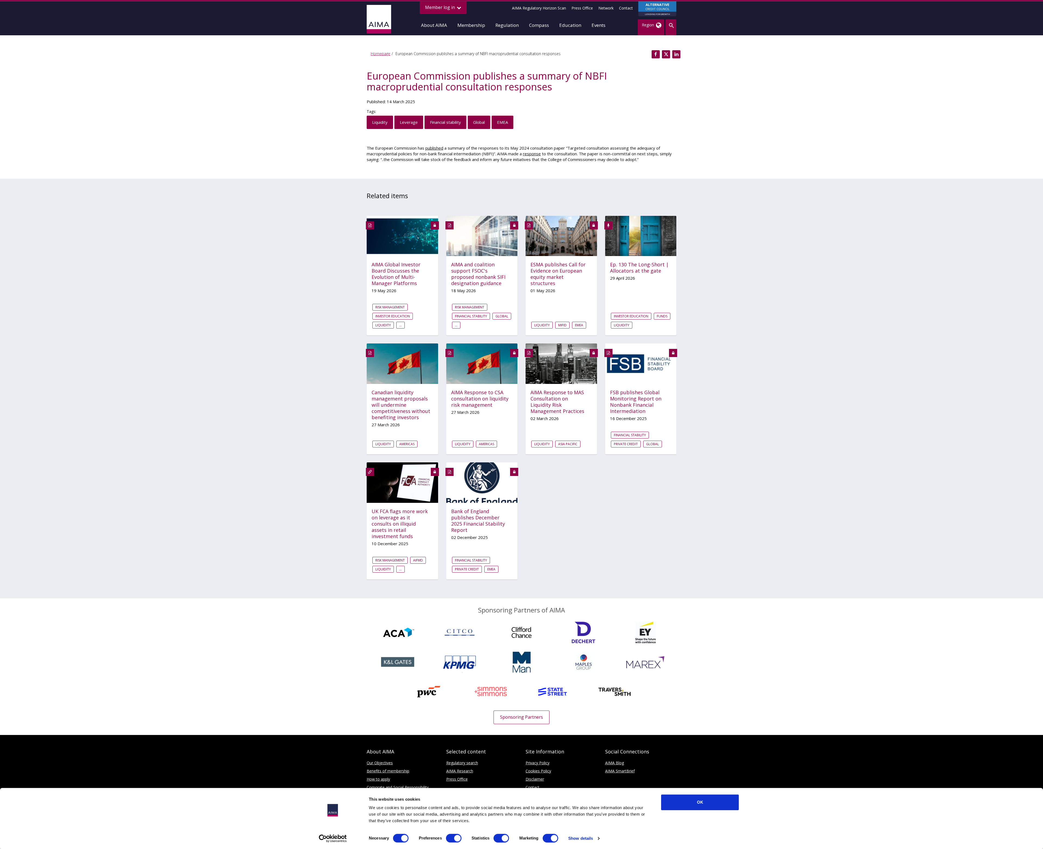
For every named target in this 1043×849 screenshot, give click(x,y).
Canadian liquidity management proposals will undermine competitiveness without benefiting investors (401, 405)
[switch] (453, 838)
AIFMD (418, 560)
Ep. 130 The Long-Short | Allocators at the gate (639, 267)
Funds (662, 316)
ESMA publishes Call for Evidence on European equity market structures (558, 273)
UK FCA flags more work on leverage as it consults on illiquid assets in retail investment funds (400, 523)
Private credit (626, 444)
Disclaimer (535, 779)
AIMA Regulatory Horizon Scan (539, 8)
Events (598, 25)
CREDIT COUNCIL (657, 8)
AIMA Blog (614, 762)
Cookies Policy (538, 771)
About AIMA (434, 25)
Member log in (440, 7)
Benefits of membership (388, 771)
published (434, 148)
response (532, 153)
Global (479, 122)
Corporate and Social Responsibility (398, 787)
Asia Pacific (567, 444)
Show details (580, 838)
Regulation (507, 25)
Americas (406, 444)
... (400, 325)
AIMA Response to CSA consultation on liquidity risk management (479, 398)
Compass (539, 25)
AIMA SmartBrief (620, 771)
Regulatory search (462, 762)
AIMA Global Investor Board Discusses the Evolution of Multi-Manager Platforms (396, 273)
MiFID (562, 325)
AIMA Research (459, 771)
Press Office (582, 8)
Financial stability (445, 122)
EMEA (502, 122)
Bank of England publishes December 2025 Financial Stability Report (478, 520)
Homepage (380, 53)
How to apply (378, 779)
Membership (471, 25)
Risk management (390, 307)
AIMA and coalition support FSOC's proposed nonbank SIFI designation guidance (478, 273)
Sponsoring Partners (521, 717)
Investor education (392, 316)
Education (570, 25)
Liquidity (380, 122)
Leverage (409, 122)
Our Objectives (380, 762)
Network (606, 8)
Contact (626, 8)
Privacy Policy (537, 762)
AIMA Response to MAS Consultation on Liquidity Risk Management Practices (557, 401)
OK (700, 802)
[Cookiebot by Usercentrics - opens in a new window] (333, 838)
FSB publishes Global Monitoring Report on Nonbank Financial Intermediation (635, 401)
